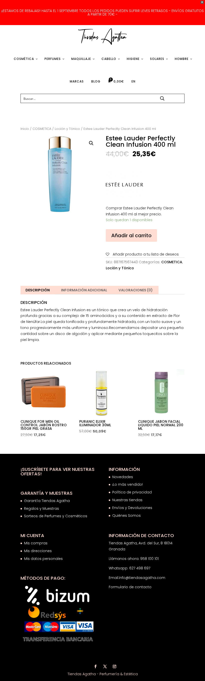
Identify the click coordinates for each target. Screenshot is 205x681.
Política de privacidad (132, 492)
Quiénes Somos (126, 515)
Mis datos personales (43, 558)
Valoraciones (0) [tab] (135, 290)
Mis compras (36, 543)
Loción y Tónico (67, 128)
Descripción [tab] (38, 290)
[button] (91, 143)
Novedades (122, 476)
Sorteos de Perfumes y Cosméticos (55, 516)
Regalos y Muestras (41, 508)
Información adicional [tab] (84, 290)
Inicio (24, 128)
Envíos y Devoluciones (132, 507)
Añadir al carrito (131, 235)
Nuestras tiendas (128, 499)
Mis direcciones (38, 550)
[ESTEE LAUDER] (124, 185)
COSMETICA (41, 128)
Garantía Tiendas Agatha (47, 500)
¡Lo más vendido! (127, 484)
